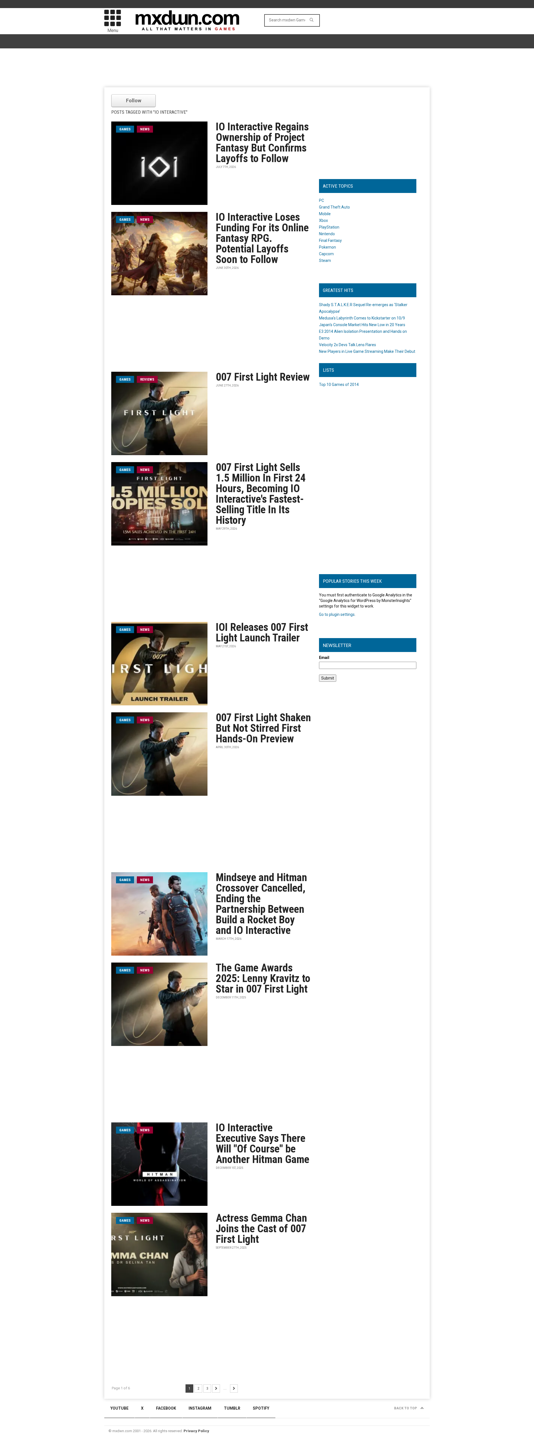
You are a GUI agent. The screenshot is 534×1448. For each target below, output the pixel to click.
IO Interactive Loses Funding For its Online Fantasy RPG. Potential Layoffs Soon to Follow (262, 238)
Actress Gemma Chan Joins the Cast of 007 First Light (261, 1228)
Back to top (406, 1408)
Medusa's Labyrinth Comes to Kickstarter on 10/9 (362, 318)
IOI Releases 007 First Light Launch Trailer (262, 632)
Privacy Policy (196, 1431)
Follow (133, 100)
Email (324, 657)
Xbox (323, 220)
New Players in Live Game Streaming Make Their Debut (367, 351)
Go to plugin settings (337, 614)
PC (321, 200)
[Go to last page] (234, 1388)
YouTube (119, 1408)
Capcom (326, 254)
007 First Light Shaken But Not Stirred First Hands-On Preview (263, 728)
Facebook (166, 1408)
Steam (325, 260)
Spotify (261, 1408)
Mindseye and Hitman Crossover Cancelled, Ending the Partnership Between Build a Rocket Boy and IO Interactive (261, 903)
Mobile (325, 214)
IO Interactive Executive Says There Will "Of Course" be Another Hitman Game (262, 1144)
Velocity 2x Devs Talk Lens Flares (347, 345)
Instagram (200, 1408)
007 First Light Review (263, 377)
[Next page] (216, 1388)
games (125, 129)
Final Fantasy (330, 240)
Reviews (147, 379)
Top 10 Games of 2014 (339, 384)
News (145, 129)
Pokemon (327, 247)
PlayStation (329, 227)
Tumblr (232, 1408)
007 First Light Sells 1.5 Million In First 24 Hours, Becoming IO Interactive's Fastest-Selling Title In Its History (261, 493)
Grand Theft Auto (334, 207)
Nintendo (327, 234)
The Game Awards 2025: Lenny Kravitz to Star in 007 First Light (263, 978)
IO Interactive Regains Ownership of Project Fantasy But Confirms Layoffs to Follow (262, 143)
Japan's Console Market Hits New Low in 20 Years (362, 325)
